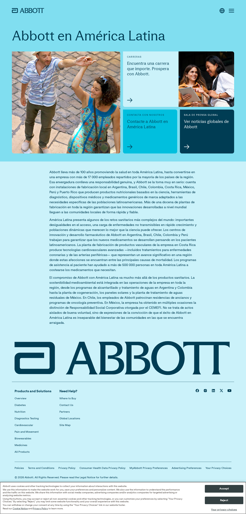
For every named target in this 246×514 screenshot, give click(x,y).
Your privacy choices (224, 509)
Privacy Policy (40, 508)
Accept (224, 488)
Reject (224, 500)
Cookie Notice (20, 508)
